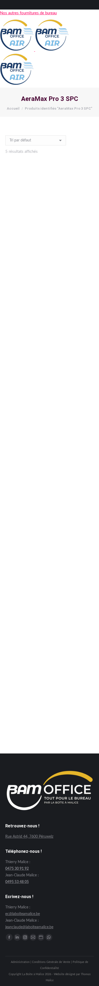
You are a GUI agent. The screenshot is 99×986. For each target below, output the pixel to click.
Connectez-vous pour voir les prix (49, 266)
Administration (20, 962)
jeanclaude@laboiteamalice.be (29, 927)
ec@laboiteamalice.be (22, 914)
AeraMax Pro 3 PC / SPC (49, 259)
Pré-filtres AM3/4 (49, 724)
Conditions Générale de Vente (51, 962)
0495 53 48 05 (17, 882)
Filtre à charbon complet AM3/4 (49, 375)
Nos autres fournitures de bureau (28, 13)
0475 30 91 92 (17, 869)
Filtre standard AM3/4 (49, 607)
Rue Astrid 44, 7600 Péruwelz (29, 836)
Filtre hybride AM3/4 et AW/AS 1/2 (49, 491)
